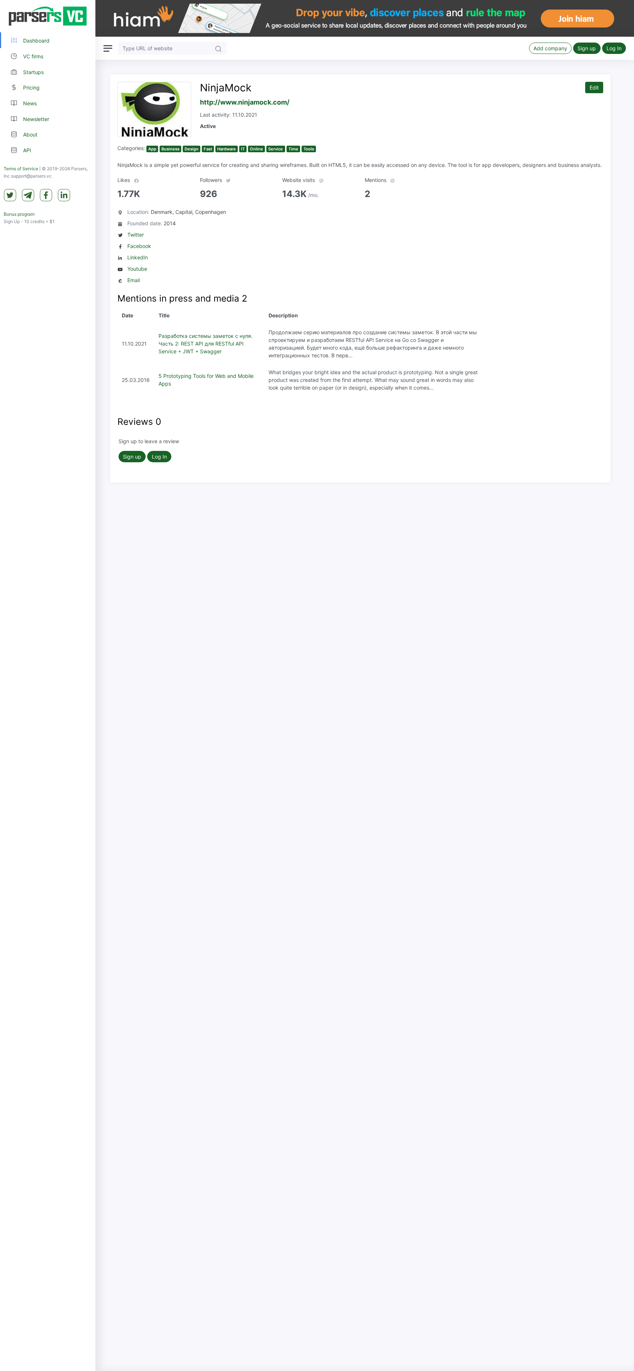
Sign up (586, 48)
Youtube (137, 269)
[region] (47, 685)
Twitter (135, 234)
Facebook (139, 246)
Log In (614, 48)
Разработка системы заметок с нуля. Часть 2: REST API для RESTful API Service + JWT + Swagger (205, 343)
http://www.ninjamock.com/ (244, 102)
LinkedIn (137, 257)
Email (133, 280)
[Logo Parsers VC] (47, 16)
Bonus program (19, 214)
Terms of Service (21, 168)
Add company (550, 48)
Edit (594, 87)
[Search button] (218, 48)
